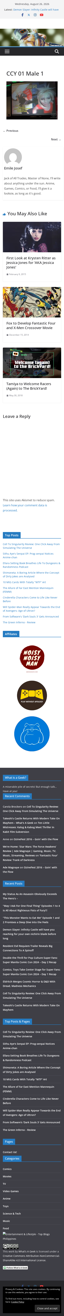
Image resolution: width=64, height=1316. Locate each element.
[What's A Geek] (32, 31)
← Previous (10, 131)
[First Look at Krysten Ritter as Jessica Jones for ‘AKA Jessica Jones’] (32, 224)
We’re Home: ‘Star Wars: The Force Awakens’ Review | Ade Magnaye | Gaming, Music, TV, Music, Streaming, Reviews (29, 851)
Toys (6, 1206)
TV (4, 1183)
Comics (7, 1169)
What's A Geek (26, 1251)
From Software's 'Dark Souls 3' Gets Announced (31, 616)
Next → (56, 139)
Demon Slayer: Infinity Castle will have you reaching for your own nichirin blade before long (29, 934)
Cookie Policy (17, 1301)
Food (6, 1228)
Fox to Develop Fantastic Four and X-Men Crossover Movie (30, 325)
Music (6, 1221)
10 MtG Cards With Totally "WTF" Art (24, 582)
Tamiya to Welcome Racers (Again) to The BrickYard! (28, 386)
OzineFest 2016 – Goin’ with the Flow (36, 839)
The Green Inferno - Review (19, 622)
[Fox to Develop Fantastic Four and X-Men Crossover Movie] (32, 289)
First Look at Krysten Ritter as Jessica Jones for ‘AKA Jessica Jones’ (31, 263)
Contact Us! (10, 1152)
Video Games (11, 1191)
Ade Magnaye (11, 867)
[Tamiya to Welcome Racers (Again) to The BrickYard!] (32, 350)
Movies (7, 1176)
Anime (6, 1198)
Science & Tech (12, 1213)
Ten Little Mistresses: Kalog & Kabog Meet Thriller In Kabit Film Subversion (28, 827)
